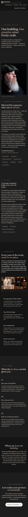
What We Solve (8, 4)
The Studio (15, 4)
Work (20, 4)
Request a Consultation (20, 8)
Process (25, 4)
